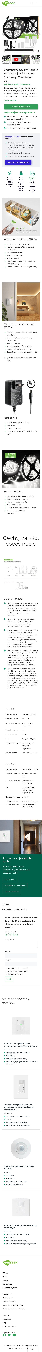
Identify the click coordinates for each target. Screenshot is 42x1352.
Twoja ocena (10, 932)
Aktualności (7, 1319)
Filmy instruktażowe (10, 1326)
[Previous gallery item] (3, 34)
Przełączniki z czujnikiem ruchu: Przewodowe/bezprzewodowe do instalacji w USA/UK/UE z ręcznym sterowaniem (21, 146)
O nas (5, 1277)
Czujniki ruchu (8, 1298)
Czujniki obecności (9, 1301)
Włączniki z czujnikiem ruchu (13, 1305)
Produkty (6, 1280)
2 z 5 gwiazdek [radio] (8, 934)
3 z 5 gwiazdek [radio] (11, 934)
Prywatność (8, 1345)
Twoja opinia (10, 939)
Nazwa (8, 952)
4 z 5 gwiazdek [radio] (14, 934)
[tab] (6, 59)
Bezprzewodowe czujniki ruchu (14, 1309)
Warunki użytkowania (20, 1345)
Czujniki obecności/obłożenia (19, 153)
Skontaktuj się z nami (21, 107)
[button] (32, 3)
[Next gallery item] (38, 34)
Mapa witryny (33, 1345)
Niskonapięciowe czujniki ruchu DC (21, 156)
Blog (4, 1323)
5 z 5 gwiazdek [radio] (17, 934)
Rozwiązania (7, 1284)
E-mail (8, 960)
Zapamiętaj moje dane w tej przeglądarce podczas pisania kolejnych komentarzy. (18, 971)
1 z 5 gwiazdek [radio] (6, 934)
